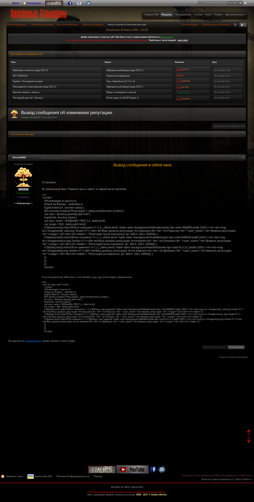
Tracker (218, 14)
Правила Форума (189, 24)
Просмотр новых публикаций (216, 24)
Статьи (198, 14)
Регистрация (33, 3)
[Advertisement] (127, 146)
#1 (240, 157)
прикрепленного (33, 341)
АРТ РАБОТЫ (20, 76)
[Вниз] (249, 440)
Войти (15, 3)
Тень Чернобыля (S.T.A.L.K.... (122, 81)
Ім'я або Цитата (236, 347)
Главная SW (151, 14)
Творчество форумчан (118, 76)
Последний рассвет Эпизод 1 (28, 97)
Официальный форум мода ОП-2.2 (124, 70)
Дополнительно (235, 14)
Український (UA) (43, 476)
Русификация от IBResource (237, 475)
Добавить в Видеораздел (214, 347)
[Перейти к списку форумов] (39, 13)
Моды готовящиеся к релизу (121, 92)
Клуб (208, 14)
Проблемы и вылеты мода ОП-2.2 (30, 70)
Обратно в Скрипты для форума (233, 357)
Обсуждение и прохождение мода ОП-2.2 (34, 86)
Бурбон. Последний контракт (28, 81)
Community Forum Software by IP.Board (202, 475)
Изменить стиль (15, 476)
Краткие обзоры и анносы (26, 92)
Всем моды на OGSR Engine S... (123, 97)
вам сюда (183, 40)
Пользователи (183, 14)
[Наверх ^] (249, 433)
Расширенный (245, 3)
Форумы (167, 14)
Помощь (98, 476)
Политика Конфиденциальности (73, 476)
